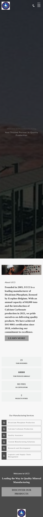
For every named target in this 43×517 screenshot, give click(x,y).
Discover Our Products (21, 492)
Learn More (16, 338)
